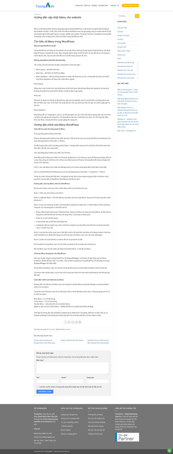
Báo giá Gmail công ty (96, 426)
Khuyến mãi (103, 5)
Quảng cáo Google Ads (69, 414)
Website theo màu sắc (125, 70)
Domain (120, 31)
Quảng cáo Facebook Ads (70, 418)
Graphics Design (123, 35)
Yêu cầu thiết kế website (96, 422)
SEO (119, 58)
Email (64, 377)
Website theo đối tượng (125, 62)
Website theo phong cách (126, 74)
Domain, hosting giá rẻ (69, 434)
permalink (67, 329)
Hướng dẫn (37, 14)
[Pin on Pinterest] (76, 322)
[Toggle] (138, 62)
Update (94, 5)
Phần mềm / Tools (123, 51)
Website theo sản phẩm (125, 78)
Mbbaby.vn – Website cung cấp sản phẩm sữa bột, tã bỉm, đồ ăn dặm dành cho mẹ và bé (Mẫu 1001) (128, 123)
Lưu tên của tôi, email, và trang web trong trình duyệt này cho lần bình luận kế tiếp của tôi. (71, 387)
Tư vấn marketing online (69, 422)
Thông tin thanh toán (95, 434)
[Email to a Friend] (72, 322)
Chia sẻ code (122, 28)
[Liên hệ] (169, 450)
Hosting (120, 39)
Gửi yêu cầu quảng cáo (96, 418)
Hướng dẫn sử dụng (95, 414)
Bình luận (40, 360)
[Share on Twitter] (69, 322)
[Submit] (137, 16)
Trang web (90, 377)
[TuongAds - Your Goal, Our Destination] (47, 5)
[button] (118, 5)
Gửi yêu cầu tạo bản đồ (96, 430)
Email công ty (66, 430)
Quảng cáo (121, 55)
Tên (38, 377)
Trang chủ (79, 5)
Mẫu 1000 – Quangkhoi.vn (126, 131)
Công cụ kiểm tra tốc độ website (72, 340)
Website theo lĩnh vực (125, 66)
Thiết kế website (67, 426)
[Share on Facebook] (65, 322)
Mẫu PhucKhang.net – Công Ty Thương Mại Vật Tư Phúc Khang (127, 92)
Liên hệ (113, 5)
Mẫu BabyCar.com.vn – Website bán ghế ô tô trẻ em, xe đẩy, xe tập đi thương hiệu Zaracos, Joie (127, 111)
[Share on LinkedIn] (80, 322)
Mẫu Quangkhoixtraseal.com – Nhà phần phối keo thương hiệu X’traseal (128, 101)
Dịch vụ (87, 5)
